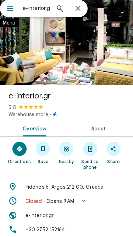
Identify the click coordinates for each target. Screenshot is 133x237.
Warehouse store (28, 114)
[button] (66, 201)
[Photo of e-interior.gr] (66, 42)
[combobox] (36, 8)
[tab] (33, 127)
